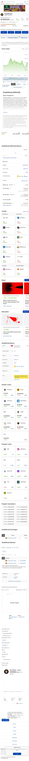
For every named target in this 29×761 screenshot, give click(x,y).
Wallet (3, 32)
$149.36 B (21, 3)
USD (26, 155)
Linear (13, 84)
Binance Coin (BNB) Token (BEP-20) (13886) (21, 377)
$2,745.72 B (8, 3)
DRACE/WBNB (23, 560)
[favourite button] (24, 14)
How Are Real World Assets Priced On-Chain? (12, 332)
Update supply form (7, 205)
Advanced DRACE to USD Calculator (9, 157)
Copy (26, 176)
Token (27, 172)
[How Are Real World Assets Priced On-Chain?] (12, 320)
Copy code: (4, 718)
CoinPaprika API (5, 86)
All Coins (14, 730)
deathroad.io (25, 165)
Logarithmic (18, 84)
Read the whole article (7, 306)
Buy (10, 32)
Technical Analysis (18, 87)
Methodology (14, 737)
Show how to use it (17, 347)
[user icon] (25, 2)
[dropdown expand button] (27, 14)
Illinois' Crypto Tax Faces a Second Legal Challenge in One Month (11, 302)
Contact (14, 727)
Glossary (14, 734)
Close (17, 753)
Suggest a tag (16, 379)
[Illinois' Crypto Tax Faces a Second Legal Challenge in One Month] (12, 288)
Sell (17, 32)
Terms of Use (14, 744)
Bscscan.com (24, 180)
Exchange (24, 32)
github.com (25, 168)
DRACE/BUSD (23, 563)
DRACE (25, 149)
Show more (5, 112)
